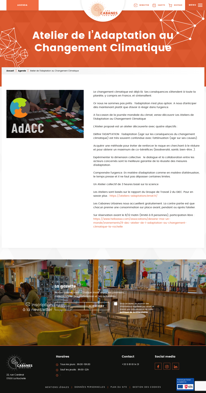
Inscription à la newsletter (37, 307)
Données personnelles (90, 387)
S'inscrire (96, 306)
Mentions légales (57, 387)
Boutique (178, 5)
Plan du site (119, 387)
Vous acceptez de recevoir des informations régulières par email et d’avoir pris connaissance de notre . (137, 308)
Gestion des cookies (147, 387)
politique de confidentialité (134, 312)
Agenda (22, 5)
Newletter (144, 5)
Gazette (161, 5)
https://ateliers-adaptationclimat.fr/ (134, 196)
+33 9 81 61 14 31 (130, 364)
